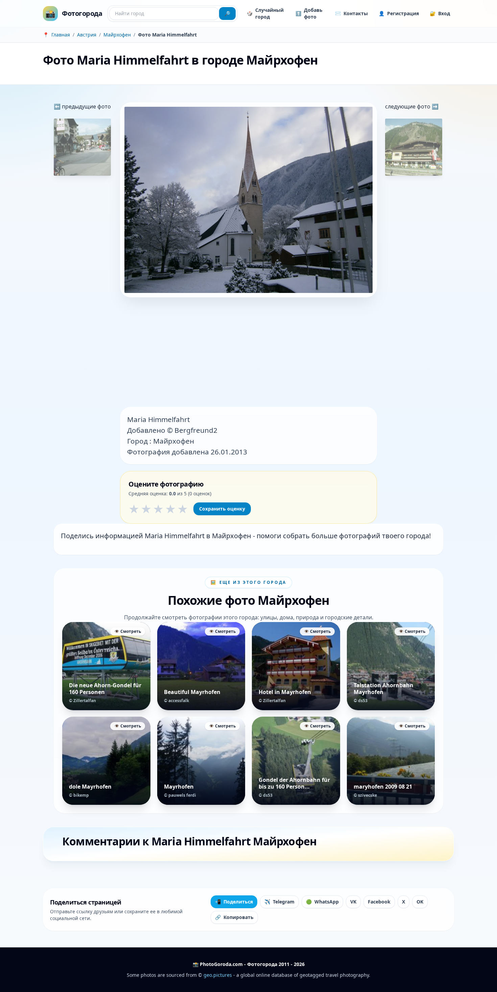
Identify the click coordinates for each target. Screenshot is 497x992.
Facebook (379, 901)
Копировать (234, 917)
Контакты (351, 13)
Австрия (86, 34)
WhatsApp (322, 901)
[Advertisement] (248, 352)
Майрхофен (117, 34)
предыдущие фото (86, 106)
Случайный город (265, 13)
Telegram (279, 901)
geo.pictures (218, 975)
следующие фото (408, 106)
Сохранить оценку (222, 508)
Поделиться (234, 901)
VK (353, 901)
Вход (440, 13)
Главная (60, 34)
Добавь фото (309, 13)
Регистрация (399, 13)
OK (420, 901)
